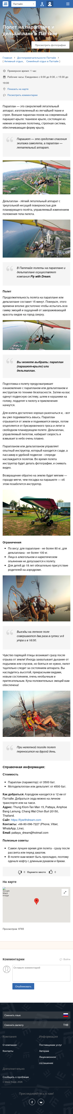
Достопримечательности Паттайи (36, 57)
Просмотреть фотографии (50, 45)
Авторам (44, 1051)
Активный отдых (13, 61)
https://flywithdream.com (26, 820)
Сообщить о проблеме (16, 1077)
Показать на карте (18, 89)
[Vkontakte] (41, 1102)
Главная (7, 57)
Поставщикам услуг (50, 1044)
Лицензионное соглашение (47, 1060)
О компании (10, 1044)
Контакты (8, 1051)
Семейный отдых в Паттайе (42, 61)
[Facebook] (32, 1102)
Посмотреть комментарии (22, 95)
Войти (66, 959)
